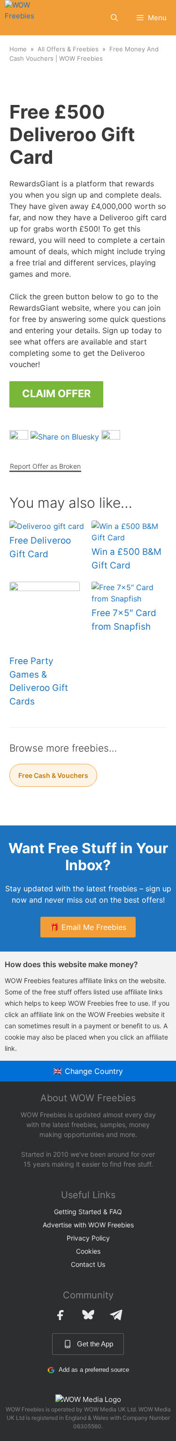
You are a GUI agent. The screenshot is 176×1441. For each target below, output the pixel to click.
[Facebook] (60, 1315)
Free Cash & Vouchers (53, 775)
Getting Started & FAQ (88, 1212)
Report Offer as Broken (45, 466)
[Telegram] (116, 1315)
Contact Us (88, 1264)
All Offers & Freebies (68, 49)
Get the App (95, 1344)
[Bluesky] (88, 1315)
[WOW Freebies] (26, 17)
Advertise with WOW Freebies (88, 1225)
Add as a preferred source (94, 1369)
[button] (114, 17)
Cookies (88, 1251)
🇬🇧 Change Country (88, 1071)
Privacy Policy (88, 1238)
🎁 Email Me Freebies (88, 927)
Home (18, 49)
